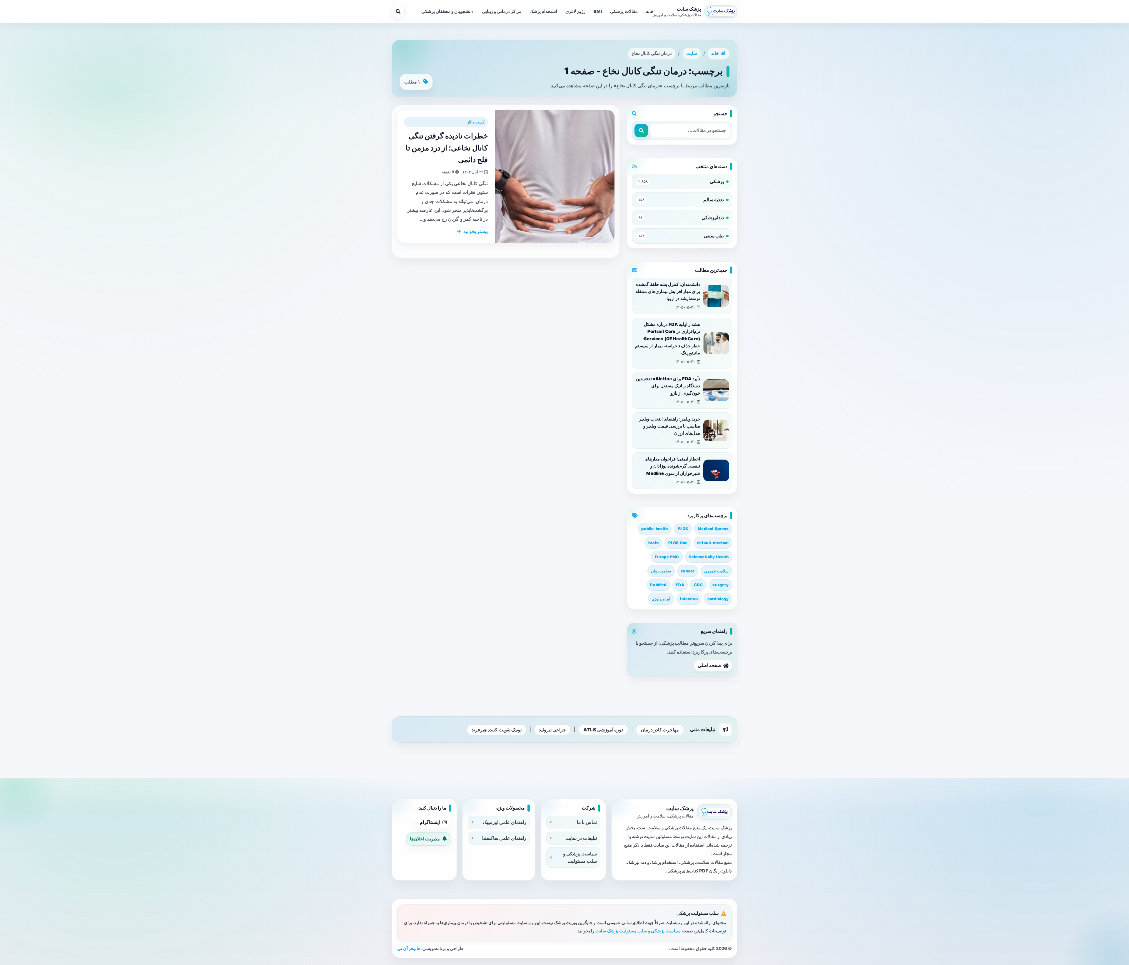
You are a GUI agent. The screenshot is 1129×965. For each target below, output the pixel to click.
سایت (691, 53)
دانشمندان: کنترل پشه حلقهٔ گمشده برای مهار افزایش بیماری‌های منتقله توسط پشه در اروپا (667, 291)
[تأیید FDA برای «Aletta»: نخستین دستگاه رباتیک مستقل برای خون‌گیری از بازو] (716, 390)
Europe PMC (667, 556)
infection (688, 599)
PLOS (683, 528)
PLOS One (677, 542)
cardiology (718, 599)
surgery (720, 584)
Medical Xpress (713, 528)
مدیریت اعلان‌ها (425, 839)
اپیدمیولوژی (661, 599)
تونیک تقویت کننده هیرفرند (496, 730)
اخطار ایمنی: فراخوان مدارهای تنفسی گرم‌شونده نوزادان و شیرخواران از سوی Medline (672, 466)
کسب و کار (476, 122)
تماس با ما (587, 822)
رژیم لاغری (575, 11)
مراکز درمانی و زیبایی (501, 11)
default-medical (713, 542)
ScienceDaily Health (709, 556)
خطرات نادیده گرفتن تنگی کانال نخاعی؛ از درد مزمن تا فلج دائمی (447, 147)
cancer (687, 571)
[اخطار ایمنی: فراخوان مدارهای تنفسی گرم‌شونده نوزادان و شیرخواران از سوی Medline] (716, 470)
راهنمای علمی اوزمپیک (504, 822)
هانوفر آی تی (408, 948)
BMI (598, 11)
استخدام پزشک (543, 11)
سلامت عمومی (716, 571)
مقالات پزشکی (623, 11)
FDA (680, 584)
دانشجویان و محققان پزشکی (447, 11)
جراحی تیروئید (552, 730)
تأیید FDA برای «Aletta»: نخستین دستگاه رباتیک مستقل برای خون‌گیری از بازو (668, 386)
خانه (650, 11)
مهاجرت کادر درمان (660, 730)
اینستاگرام (430, 822)
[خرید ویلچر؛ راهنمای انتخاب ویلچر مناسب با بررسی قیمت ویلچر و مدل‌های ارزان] (716, 430)
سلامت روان (661, 571)
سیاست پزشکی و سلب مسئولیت (580, 857)
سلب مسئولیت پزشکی (698, 913)
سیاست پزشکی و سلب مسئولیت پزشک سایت (638, 931)
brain (653, 542)
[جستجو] (398, 11)
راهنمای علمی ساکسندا (504, 838)
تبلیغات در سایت (581, 838)
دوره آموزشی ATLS (603, 730)
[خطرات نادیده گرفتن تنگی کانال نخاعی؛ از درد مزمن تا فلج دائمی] (554, 176)
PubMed (658, 584)
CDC (698, 584)
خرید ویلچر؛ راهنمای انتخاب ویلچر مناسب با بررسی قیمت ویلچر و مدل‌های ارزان (669, 426)
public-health (654, 528)
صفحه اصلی (709, 665)
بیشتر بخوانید (475, 231)
